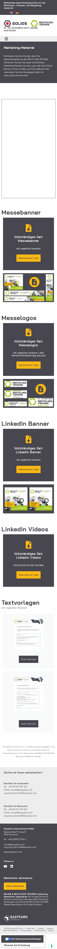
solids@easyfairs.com (22, 789)
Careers (41, 928)
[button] (6, 39)
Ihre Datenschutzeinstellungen (26, 939)
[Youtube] (5, 866)
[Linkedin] (12, 866)
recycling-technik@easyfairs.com (20, 793)
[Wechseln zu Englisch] (11, 12)
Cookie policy (40, 930)
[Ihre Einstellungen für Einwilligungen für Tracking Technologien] (52, 946)
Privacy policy (26, 930)
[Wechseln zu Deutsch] (17, 12)
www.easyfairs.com (13, 852)
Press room (30, 928)
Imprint (51, 930)
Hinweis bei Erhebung (17, 945)
